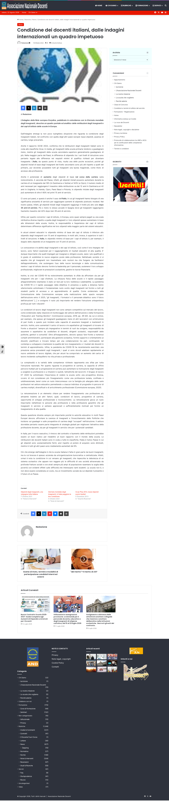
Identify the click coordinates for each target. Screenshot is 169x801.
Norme (23, 755)
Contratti (23, 733)
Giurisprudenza (26, 776)
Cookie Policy (58, 663)
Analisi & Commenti (27, 730)
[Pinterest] (49, 513)
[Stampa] (45, 108)
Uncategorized (24, 783)
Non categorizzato (25, 716)
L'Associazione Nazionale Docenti (33, 685)
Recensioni (24, 762)
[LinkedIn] (34, 108)
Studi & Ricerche (26, 766)
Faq (21, 773)
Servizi (157, 5)
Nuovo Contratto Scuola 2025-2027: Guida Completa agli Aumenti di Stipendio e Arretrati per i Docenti (34, 617)
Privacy (23, 723)
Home (99, 5)
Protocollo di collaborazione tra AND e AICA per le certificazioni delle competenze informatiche (130, 142)
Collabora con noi (25, 701)
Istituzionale (24, 719)
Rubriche (127, 5)
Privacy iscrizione (120, 133)
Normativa (24, 751)
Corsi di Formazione (27, 709)
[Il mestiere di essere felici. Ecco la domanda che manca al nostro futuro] (91, 669)
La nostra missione (123, 94)
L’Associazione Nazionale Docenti (128, 90)
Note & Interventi (26, 758)
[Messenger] (55, 513)
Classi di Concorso (121, 105)
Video (21, 787)
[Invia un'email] (29, 43)
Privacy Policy (119, 137)
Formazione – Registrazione (124, 112)
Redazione (24, 43)
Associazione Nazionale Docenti (59, 796)
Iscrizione (119, 87)
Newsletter (118, 126)
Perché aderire (121, 101)
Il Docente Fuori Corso (28, 737)
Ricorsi (22, 780)
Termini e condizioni (121, 149)
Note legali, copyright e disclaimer (126, 129)
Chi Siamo (111, 5)
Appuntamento (119, 80)
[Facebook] (23, 108)
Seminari (23, 712)
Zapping (25, 748)
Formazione (142, 5)
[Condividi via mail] (39, 108)
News (34, 19)
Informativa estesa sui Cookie (125, 119)
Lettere (23, 741)
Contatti (55, 667)
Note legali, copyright (61, 659)
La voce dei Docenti (121, 122)
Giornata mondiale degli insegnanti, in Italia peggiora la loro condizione (59, 494)
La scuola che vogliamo (125, 98)
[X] (28, 108)
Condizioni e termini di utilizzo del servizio (129, 108)
